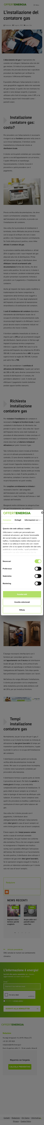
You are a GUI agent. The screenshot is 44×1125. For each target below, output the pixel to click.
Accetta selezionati (22, 602)
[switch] (38, 568)
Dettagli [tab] (18, 520)
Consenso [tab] (7, 520)
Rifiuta (22, 610)
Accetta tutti (22, 594)
